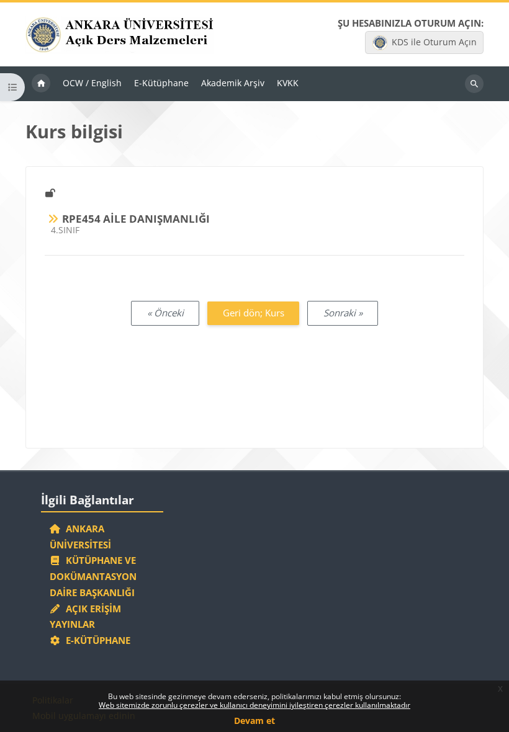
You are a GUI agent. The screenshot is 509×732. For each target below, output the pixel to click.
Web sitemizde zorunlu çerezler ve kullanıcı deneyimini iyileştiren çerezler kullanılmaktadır (254, 705)
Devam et (254, 720)
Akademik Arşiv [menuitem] (232, 83)
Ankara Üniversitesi (80, 536)
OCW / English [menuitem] (92, 83)
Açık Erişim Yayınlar (86, 616)
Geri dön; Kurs (253, 312)
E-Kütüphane (95, 640)
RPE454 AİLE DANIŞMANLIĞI (136, 219)
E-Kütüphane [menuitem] (161, 83)
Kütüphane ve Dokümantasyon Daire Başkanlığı (93, 576)
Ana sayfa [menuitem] (40, 83)
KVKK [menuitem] (288, 83)
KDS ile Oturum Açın (434, 42)
